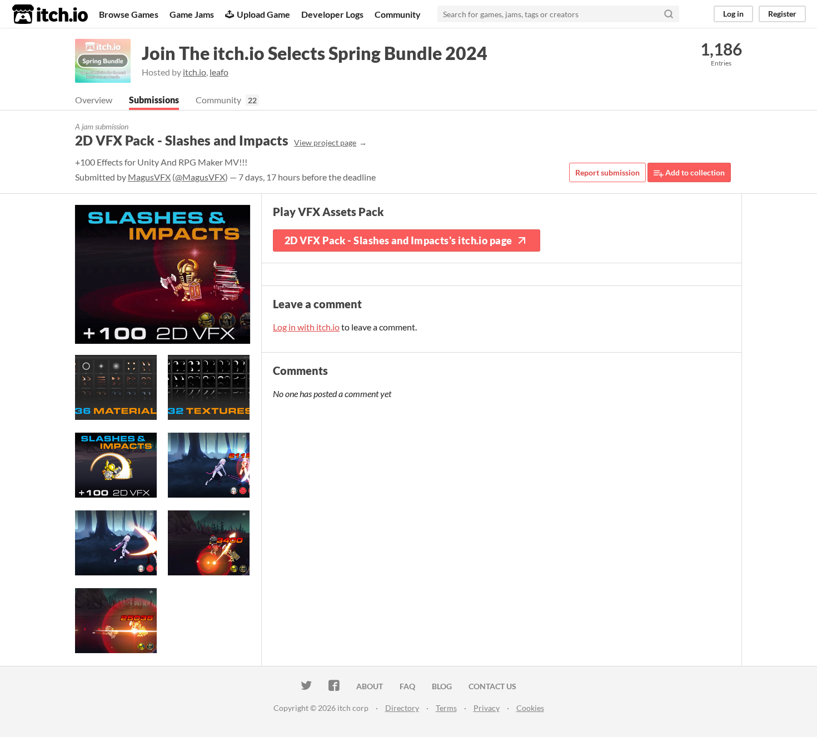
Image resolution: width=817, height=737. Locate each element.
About (369, 686)
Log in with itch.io (306, 327)
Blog (442, 686)
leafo (219, 72)
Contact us (492, 686)
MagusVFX (149, 177)
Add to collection (694, 172)
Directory (402, 708)
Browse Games (128, 14)
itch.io (194, 72)
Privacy (487, 708)
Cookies (530, 708)
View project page (325, 142)
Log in (733, 13)
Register (782, 13)
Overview (93, 99)
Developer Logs (332, 14)
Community (398, 14)
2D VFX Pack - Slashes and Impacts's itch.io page (398, 240)
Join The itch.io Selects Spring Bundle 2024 (314, 53)
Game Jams (192, 14)
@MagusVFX (200, 177)
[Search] (668, 14)
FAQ (407, 686)
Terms (446, 708)
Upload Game (263, 14)
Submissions (154, 99)
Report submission (607, 172)
